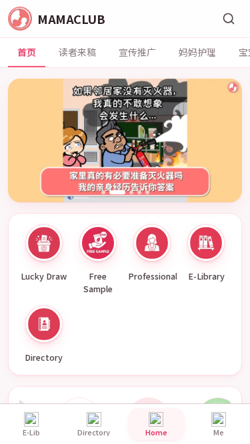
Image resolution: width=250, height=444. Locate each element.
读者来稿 (77, 52)
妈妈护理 (197, 52)
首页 (26, 52)
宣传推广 (137, 52)
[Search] (228, 18)
